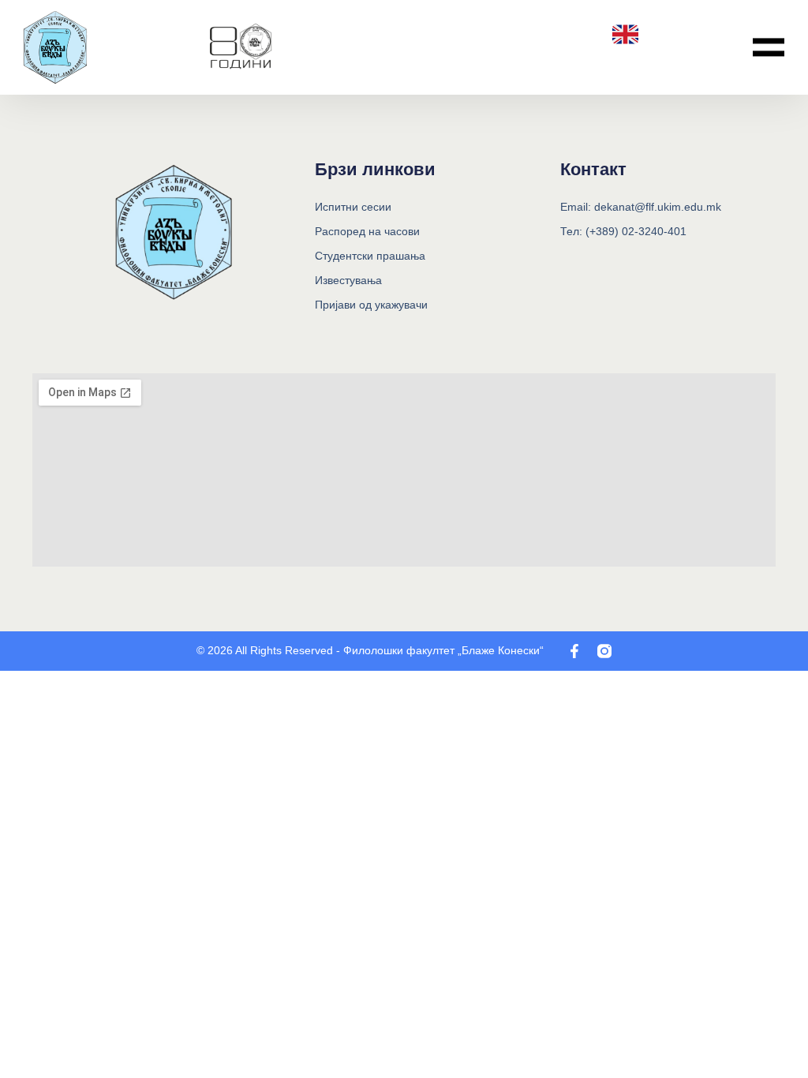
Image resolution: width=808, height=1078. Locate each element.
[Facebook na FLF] (574, 651)
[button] (768, 47)
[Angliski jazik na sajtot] (625, 34)
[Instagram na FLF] (604, 651)
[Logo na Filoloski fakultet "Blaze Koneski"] (240, 47)
